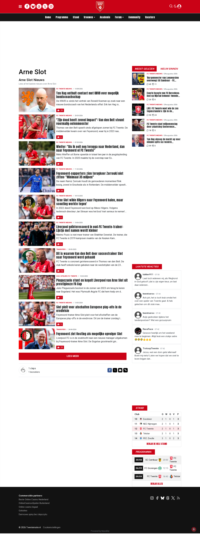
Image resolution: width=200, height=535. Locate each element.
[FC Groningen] (160, 468)
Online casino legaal (28, 507)
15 (61, 271)
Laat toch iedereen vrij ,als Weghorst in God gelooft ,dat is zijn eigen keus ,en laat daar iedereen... (156, 281)
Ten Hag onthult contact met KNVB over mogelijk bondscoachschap (87, 95)
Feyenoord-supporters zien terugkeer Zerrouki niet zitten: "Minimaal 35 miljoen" (89, 175)
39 (150, 146)
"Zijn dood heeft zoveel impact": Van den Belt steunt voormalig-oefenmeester (90, 121)
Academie (105, 17)
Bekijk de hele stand (157, 444)
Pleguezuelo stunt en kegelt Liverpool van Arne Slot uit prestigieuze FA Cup (92, 282)
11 (155, 84)
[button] (171, 6)
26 (150, 99)
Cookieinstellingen (51, 527)
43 (150, 84)
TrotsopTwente (151, 348)
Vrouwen (88, 17)
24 (155, 115)
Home (48, 17)
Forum (118, 17)
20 (61, 110)
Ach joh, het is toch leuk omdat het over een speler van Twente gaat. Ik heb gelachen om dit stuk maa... (155, 301)
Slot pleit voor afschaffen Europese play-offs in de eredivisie (89, 309)
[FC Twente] (160, 476)
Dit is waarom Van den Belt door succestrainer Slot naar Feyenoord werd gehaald (89, 255)
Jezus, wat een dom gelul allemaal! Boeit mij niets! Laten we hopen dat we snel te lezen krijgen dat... (157, 355)
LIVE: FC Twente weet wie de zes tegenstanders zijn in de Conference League (162, 110)
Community (134, 17)
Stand (76, 17)
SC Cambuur (151, 460)
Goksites (23, 510)
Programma (62, 17)
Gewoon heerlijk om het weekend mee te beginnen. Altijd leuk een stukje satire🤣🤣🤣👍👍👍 (156, 336)
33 (61, 347)
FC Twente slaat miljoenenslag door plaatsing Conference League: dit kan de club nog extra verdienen (164, 125)
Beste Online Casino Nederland (33, 499)
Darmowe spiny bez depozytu (33, 514)
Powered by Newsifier (100, 531)
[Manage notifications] (194, 529)
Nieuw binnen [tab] (169, 68)
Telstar (177, 476)
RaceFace (148, 329)
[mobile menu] (20, 6)
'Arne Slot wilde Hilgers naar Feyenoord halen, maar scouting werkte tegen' (89, 202)
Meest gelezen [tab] (144, 68)
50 (150, 115)
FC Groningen (151, 468)
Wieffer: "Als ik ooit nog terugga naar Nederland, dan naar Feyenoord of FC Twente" (90, 148)
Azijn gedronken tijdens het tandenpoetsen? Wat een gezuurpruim (153, 319)
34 (61, 190)
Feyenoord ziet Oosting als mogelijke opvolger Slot (89, 334)
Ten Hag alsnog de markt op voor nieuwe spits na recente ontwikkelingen (164, 140)
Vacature (150, 17)
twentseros (149, 293)
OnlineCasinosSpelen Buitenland (34, 503)
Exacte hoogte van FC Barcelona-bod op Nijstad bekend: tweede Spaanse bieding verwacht (163, 94)
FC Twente (152, 476)
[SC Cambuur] (160, 460)
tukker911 (148, 274)
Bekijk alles (157, 483)
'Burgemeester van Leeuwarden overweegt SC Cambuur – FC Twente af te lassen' (163, 79)
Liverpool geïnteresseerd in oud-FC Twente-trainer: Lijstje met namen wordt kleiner (89, 228)
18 (150, 130)
